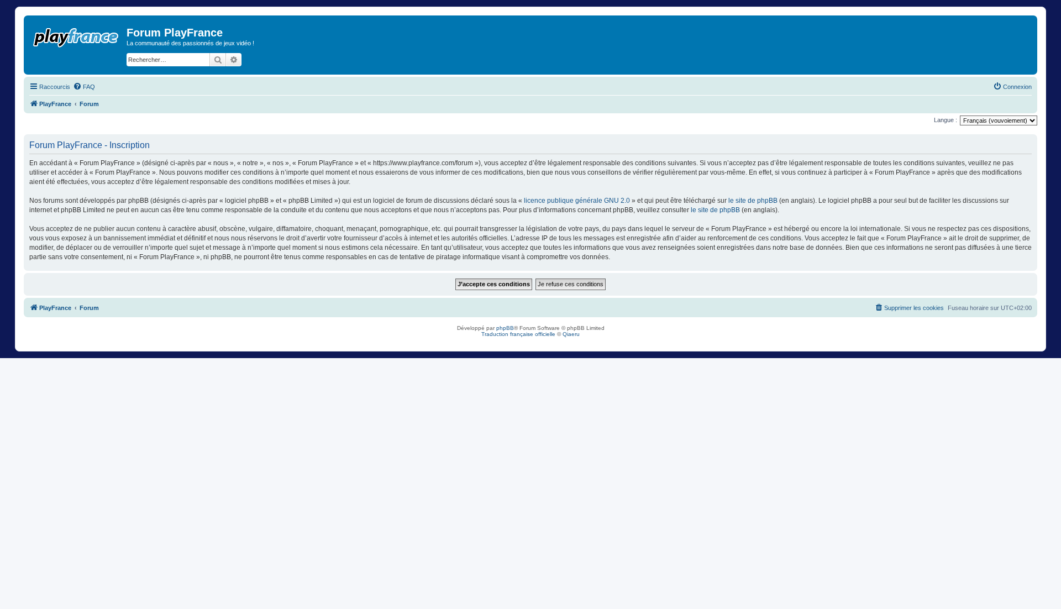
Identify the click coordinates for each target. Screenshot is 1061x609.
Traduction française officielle (518, 334)
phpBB (505, 328)
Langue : (945, 120)
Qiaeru (571, 334)
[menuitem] (84, 86)
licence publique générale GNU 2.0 (577, 200)
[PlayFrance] (77, 35)
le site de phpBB (753, 200)
